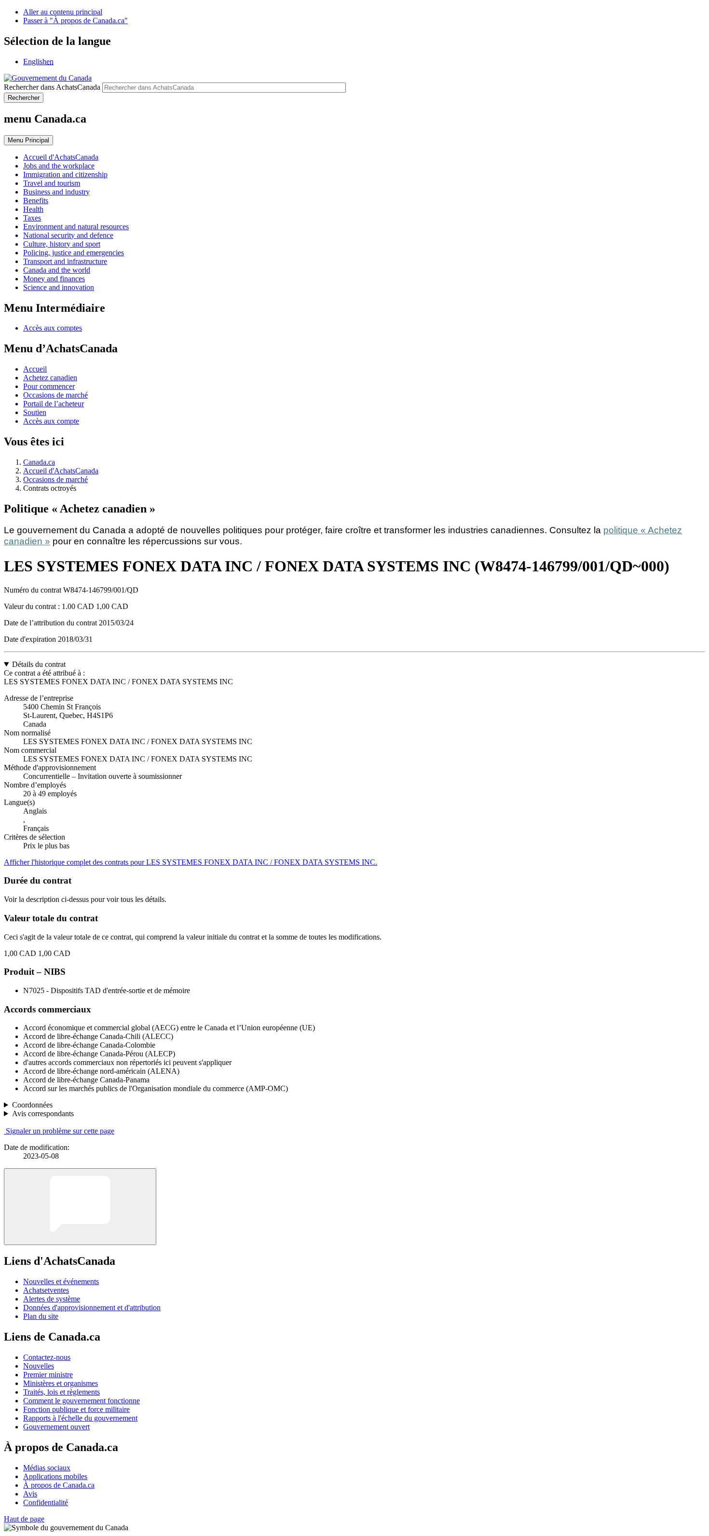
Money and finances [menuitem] (54, 279)
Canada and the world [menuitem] (56, 270)
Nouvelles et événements (61, 1281)
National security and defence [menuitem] (68, 235)
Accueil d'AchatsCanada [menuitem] (60, 157)
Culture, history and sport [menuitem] (61, 244)
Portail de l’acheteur (53, 404)
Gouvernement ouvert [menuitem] (56, 1427)
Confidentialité (45, 1502)
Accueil (35, 369)
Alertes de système (51, 1299)
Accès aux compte (51, 421)
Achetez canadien (50, 378)
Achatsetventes (46, 1290)
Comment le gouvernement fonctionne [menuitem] (81, 1401)
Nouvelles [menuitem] (38, 1366)
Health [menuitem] (33, 209)
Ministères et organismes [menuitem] (60, 1383)
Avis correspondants (43, 1113)
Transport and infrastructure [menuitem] (65, 261)
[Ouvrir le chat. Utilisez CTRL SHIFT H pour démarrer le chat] (80, 1206)
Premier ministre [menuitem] (48, 1374)
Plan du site (40, 1316)
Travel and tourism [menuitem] (51, 183)
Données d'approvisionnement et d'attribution (92, 1307)
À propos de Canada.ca (59, 1485)
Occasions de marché (55, 395)
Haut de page (24, 1519)
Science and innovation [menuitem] (58, 287)
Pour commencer (49, 386)
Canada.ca (39, 462)
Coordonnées (32, 1105)
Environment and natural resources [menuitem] (76, 226)
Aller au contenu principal (62, 12)
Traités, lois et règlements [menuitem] (61, 1392)
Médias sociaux (46, 1468)
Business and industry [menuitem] (56, 192)
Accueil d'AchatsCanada (60, 471)
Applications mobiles (55, 1476)
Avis (30, 1494)
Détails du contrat (39, 664)
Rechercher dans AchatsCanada (52, 87)
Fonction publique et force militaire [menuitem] (76, 1409)
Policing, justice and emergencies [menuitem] (73, 253)
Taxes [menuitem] (32, 218)
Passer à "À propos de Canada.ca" (75, 20)
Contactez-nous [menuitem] (46, 1357)
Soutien (34, 412)
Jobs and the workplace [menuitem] (59, 166)
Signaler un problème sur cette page (60, 1131)
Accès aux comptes (52, 328)
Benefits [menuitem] (35, 200)
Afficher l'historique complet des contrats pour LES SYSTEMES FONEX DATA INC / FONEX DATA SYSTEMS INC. (190, 862)
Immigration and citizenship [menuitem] (65, 174)
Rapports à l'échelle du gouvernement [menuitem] (80, 1418)
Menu (28, 140)
